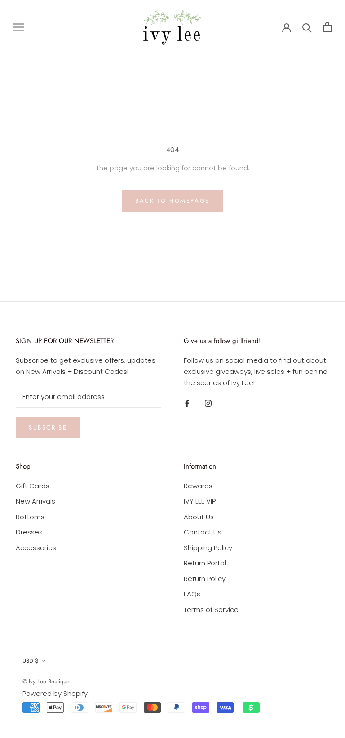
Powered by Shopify (55, 693)
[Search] (307, 27)
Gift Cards (32, 486)
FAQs (192, 594)
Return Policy (205, 578)
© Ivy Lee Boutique (46, 681)
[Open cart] (327, 27)
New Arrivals (35, 501)
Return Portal (205, 563)
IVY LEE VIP (200, 501)
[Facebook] (187, 403)
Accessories (36, 547)
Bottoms (30, 516)
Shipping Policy (208, 547)
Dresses (29, 532)
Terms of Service (211, 609)
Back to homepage (172, 200)
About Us (199, 516)
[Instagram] (208, 403)
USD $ (30, 660)
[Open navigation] (18, 27)
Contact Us (202, 532)
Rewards (198, 486)
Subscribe (48, 427)
